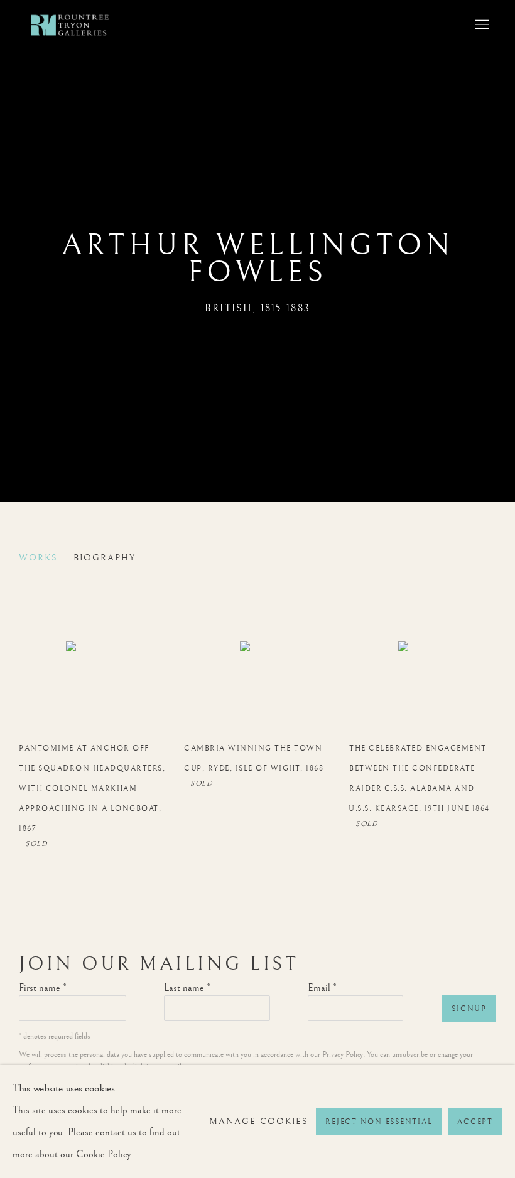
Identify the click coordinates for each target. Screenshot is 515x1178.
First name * (43, 988)
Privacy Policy (342, 1054)
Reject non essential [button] (378, 1122)
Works (38, 558)
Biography (104, 558)
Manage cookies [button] (258, 1121)
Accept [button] (475, 1122)
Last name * (187, 988)
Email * (322, 988)
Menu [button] (480, 25)
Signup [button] (469, 1009)
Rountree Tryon (81, 25)
